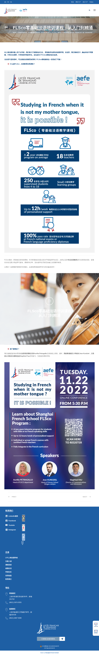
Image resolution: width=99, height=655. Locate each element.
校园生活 (8, 568)
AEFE (15, 32)
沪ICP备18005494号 (49, 648)
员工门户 (85, 2)
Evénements (46, 32)
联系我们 (8, 579)
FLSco (54, 32)
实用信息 (8, 575)
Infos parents (63, 32)
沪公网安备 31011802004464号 (50, 646)
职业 (72, 2)
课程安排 (8, 565)
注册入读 (8, 561)
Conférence (22, 32)
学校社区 (8, 572)
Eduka (91, 2)
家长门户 (78, 2)
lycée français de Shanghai (81, 32)
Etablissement (34, 32)
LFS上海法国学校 (11, 557)
